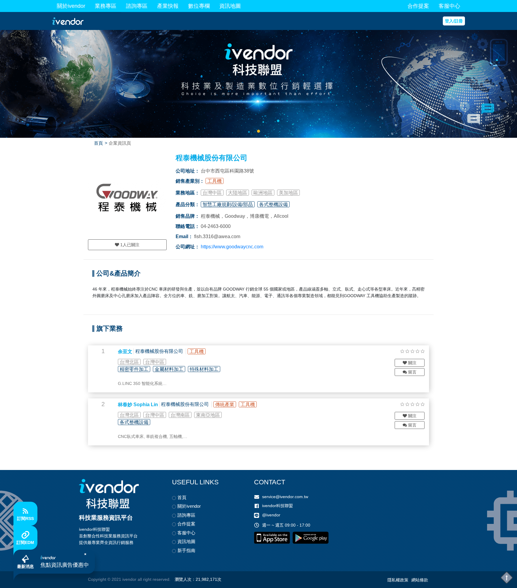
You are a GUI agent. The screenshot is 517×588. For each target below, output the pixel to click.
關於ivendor (71, 6)
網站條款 (419, 580)
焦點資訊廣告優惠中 (64, 565)
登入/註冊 (454, 21)
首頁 (98, 143)
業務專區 (105, 6)
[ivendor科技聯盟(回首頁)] (109, 494)
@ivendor (271, 515)
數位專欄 (199, 6)
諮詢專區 (137, 6)
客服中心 (449, 6)
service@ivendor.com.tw (285, 496)
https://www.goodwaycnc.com (232, 246)
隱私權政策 (397, 580)
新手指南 (186, 550)
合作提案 (418, 6)
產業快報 (168, 6)
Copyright (97, 579)
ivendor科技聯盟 (277, 505)
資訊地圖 (230, 6)
